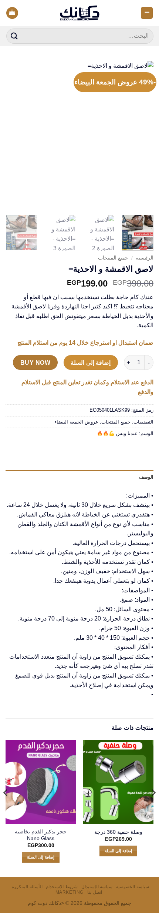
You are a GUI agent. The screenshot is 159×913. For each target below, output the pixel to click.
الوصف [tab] (146, 477)
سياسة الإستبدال (97, 886)
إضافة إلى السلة (91, 362)
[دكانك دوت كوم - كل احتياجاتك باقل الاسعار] (79, 13)
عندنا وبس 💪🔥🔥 (117, 433)
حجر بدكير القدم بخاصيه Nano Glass (41, 835)
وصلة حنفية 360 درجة (118, 832)
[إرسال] (14, 36)
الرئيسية (144, 258)
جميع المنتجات (113, 258)
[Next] (12, 135)
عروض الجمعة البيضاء (76, 422)
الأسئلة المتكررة (27, 886)
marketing (69, 892)
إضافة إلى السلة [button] (118, 851)
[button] (147, 13)
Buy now (35, 362)
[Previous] (141, 135)
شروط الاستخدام (62, 886)
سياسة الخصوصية (132, 886)
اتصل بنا (94, 892)
